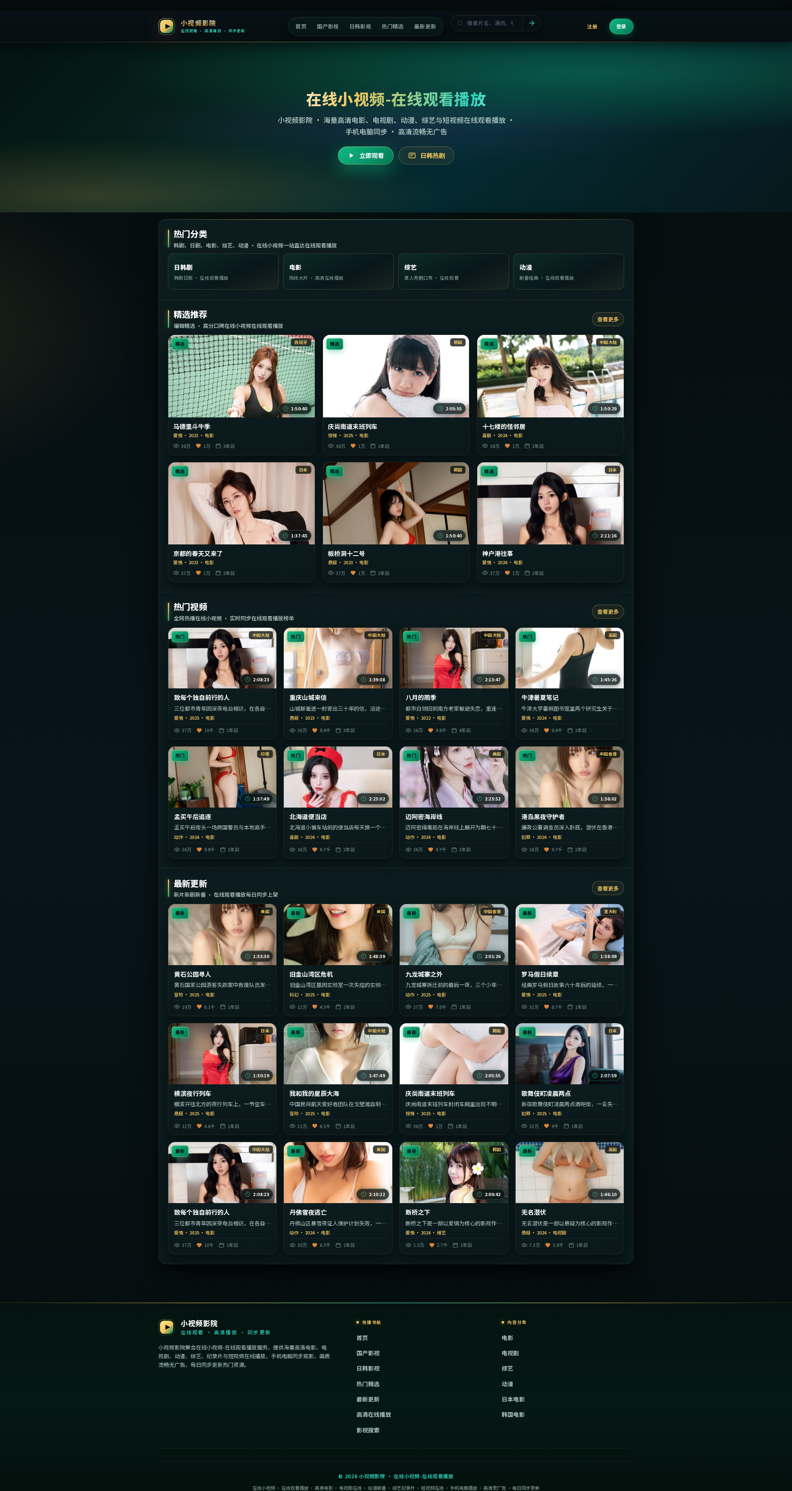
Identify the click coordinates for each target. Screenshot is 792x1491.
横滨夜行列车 (192, 1093)
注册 (592, 26)
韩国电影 (513, 1414)
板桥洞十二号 (346, 553)
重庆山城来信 (308, 697)
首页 (362, 1337)
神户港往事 (497, 553)
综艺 (507, 1368)
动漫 (507, 1384)
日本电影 (513, 1399)
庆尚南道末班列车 (352, 426)
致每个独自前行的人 (202, 697)
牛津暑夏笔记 (540, 697)
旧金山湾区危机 (311, 974)
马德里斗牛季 (191, 426)
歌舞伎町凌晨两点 (546, 1093)
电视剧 (510, 1353)
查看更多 (608, 319)
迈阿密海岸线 (424, 817)
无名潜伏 (533, 1212)
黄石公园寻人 (192, 974)
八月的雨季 (420, 697)
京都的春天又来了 (198, 553)
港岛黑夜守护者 (543, 817)
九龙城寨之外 (424, 974)
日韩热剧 (432, 155)
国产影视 (368, 1353)
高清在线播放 (373, 1414)
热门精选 (368, 1384)
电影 (507, 1337)
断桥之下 (417, 1212)
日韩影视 (368, 1368)
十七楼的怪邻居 (504, 426)
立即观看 (371, 155)
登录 (621, 26)
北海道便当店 (308, 817)
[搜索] (531, 23)
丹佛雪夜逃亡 (308, 1212)
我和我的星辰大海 (314, 1093)
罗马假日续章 (540, 974)
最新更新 (368, 1399)
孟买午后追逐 (192, 817)
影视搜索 (368, 1430)
